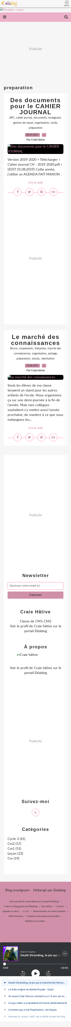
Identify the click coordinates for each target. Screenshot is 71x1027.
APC (11, 117)
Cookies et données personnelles (43, 916)
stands (35, 358)
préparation (35, 128)
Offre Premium (16, 916)
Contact (60, 906)
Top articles (46, 906)
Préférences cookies (35, 921)
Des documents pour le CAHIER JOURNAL (35, 106)
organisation (42, 123)
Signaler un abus (11, 911)
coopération (26, 348)
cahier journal (24, 117)
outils (54, 123)
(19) (13, 858)
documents (40, 117)
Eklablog (59, 890)
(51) (14, 848)
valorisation (48, 358)
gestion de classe (23, 123)
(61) (16, 839)
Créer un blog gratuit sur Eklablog (20, 906)
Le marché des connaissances (35, 339)
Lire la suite (35, 182)
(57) (14, 844)
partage (52, 353)
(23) (15, 853)
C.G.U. (26, 911)
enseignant (54, 117)
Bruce (13, 348)
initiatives (40, 348)
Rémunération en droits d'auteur (49, 911)
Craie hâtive (43, 626)
